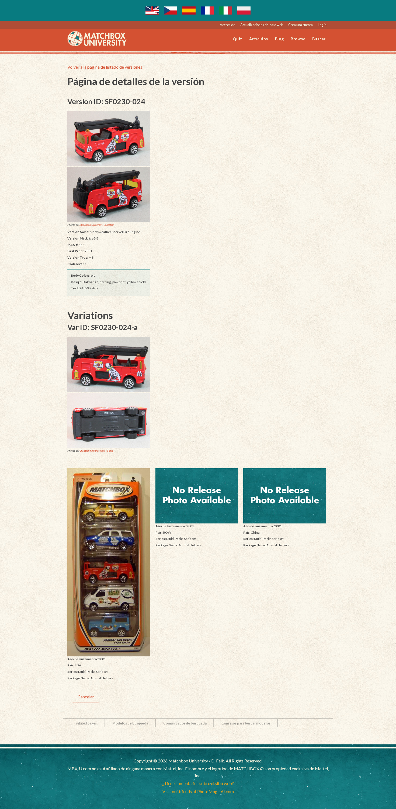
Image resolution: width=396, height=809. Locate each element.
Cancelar (86, 696)
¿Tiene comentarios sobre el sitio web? (198, 783)
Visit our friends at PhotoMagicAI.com (198, 791)
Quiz (237, 39)
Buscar (319, 39)
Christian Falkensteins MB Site (96, 450)
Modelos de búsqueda (130, 723)
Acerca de (227, 25)
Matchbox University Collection (96, 224)
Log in (322, 25)
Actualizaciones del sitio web (261, 25)
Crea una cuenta (300, 25)
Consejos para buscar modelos (245, 723)
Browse (298, 39)
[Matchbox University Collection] (108, 138)
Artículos (258, 39)
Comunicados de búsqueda (185, 723)
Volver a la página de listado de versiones (104, 66)
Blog (279, 39)
